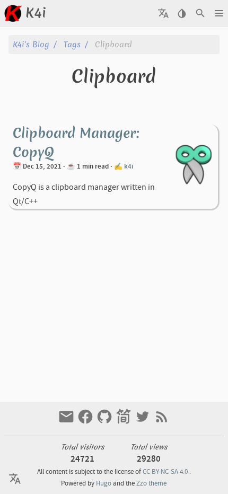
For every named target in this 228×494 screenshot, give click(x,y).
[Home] (12, 13)
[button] (218, 13)
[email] (67, 422)
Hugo (103, 483)
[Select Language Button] (163, 13)
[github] (105, 422)
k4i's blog (31, 44)
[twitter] (143, 422)
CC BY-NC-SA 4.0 (165, 471)
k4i (128, 166)
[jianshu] (124, 422)
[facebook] (86, 422)
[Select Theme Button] (181, 13)
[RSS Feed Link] (161, 422)
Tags (72, 44)
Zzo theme (151, 483)
